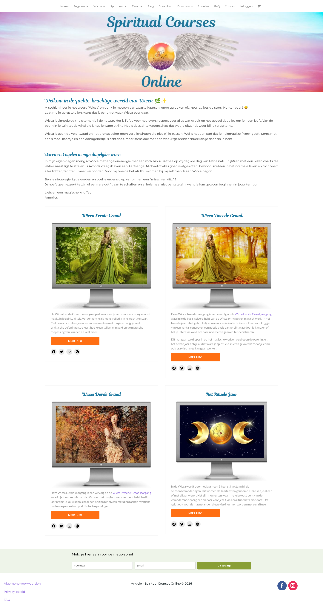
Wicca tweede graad (221, 216)
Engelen (79, 6)
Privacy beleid (14, 592)
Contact (230, 6)
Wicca (97, 6)
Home (64, 6)
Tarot (135, 6)
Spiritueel (116, 6)
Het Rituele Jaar (222, 394)
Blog (150, 6)
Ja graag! (224, 565)
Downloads (185, 6)
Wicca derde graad (101, 394)
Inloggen (246, 6)
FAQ (217, 6)
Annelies (203, 6)
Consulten (166, 6)
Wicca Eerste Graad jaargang (253, 314)
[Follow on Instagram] (293, 585)
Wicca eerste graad (101, 216)
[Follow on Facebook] (282, 585)
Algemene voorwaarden (22, 583)
